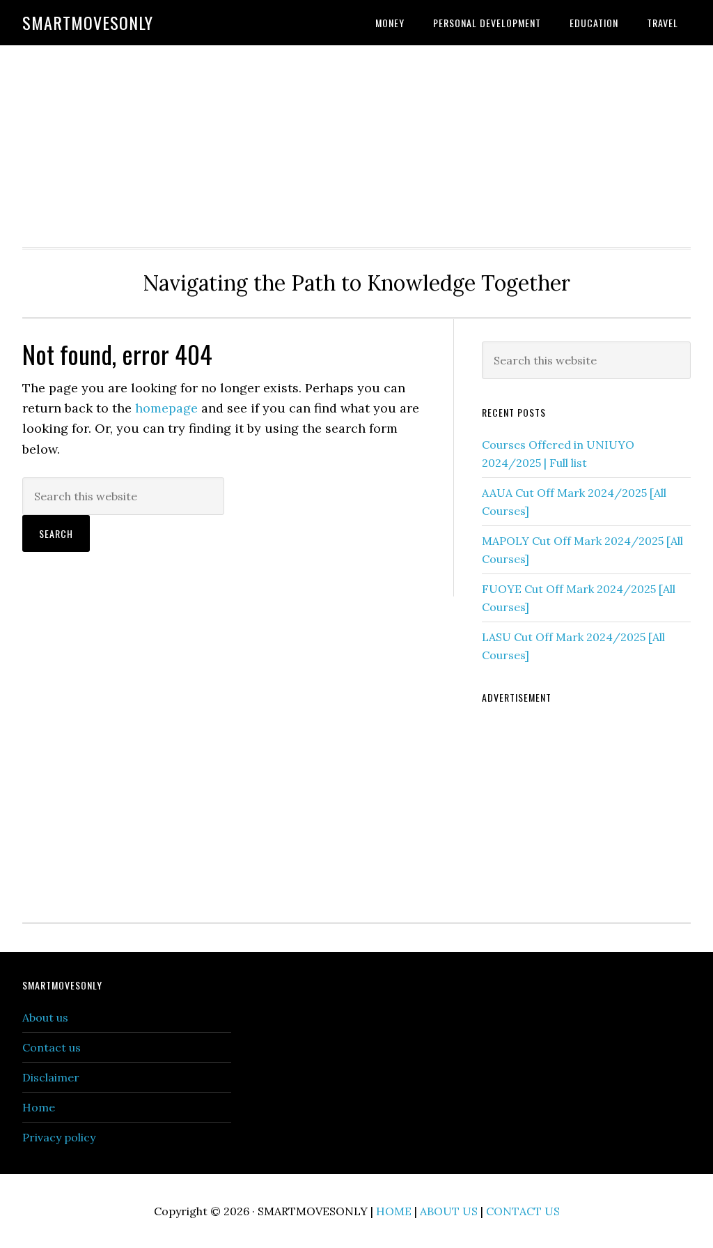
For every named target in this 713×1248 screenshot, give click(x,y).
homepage (166, 408)
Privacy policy (58, 1137)
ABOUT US (449, 1211)
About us (45, 1017)
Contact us (51, 1047)
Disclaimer (50, 1077)
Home (38, 1107)
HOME (394, 1211)
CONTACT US (523, 1211)
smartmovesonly (87, 22)
